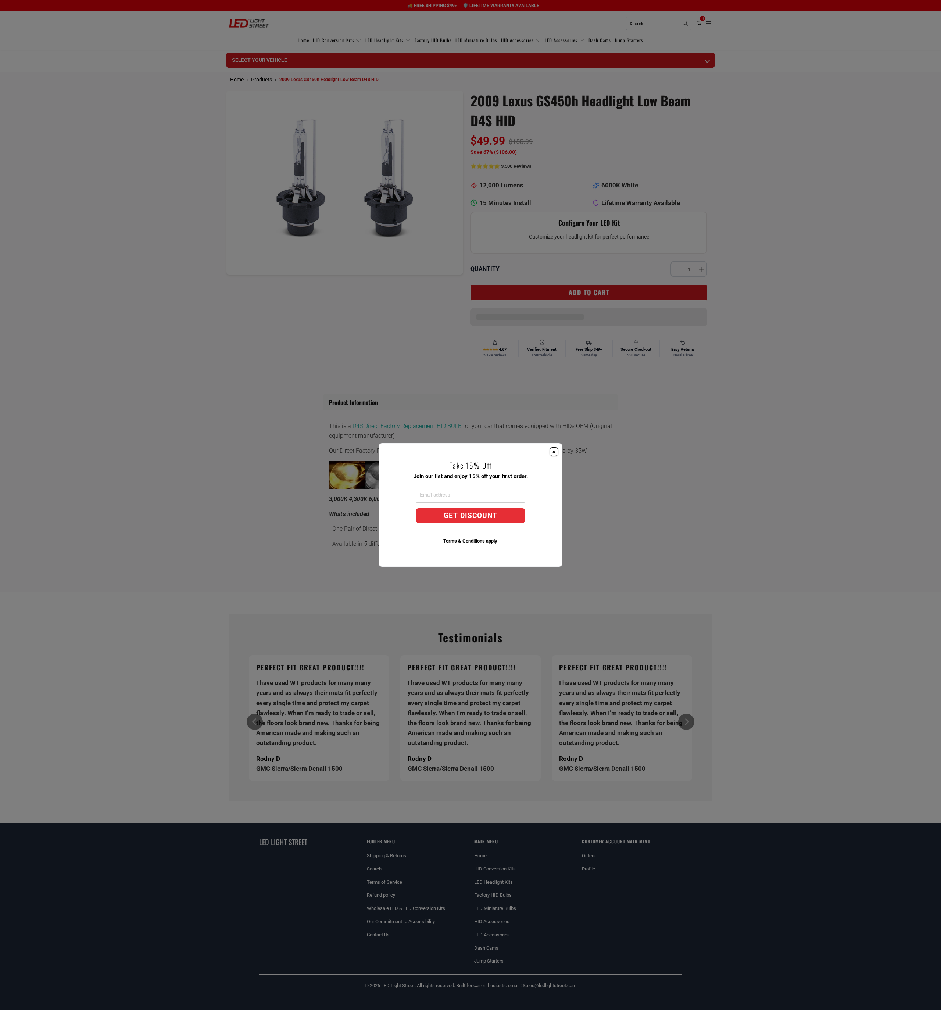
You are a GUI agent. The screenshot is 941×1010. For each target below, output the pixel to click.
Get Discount (470, 516)
